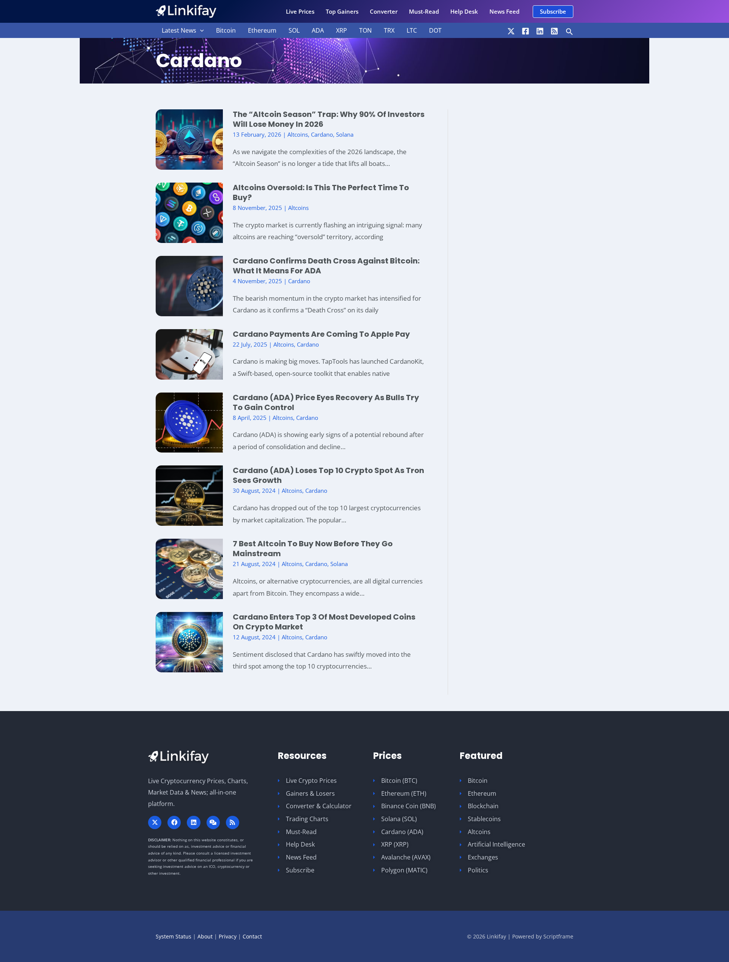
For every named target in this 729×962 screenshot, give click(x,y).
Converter (384, 11)
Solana (344, 134)
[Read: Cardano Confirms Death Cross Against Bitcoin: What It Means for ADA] (189, 285)
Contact (252, 936)
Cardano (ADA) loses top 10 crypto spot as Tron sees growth (328, 475)
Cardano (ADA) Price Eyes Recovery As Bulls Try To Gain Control (326, 402)
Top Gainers (342, 11)
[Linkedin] (540, 31)
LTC (412, 30)
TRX (389, 30)
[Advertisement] (528, 226)
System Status (173, 936)
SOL (294, 30)
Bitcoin (226, 30)
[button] (553, 11)
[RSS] (554, 31)
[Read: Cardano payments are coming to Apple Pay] (189, 353)
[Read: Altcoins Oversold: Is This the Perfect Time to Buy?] (189, 212)
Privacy (228, 936)
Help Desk (464, 11)
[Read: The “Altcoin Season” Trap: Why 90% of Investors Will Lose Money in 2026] (189, 138)
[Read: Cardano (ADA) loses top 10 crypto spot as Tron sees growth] (189, 494)
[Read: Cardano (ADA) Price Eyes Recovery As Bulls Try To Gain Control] (189, 421)
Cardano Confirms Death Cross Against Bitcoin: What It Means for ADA (326, 265)
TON (365, 30)
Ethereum (262, 30)
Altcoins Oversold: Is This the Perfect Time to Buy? (321, 192)
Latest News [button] (179, 30)
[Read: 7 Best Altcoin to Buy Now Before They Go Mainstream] (189, 568)
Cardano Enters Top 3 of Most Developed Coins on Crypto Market (324, 622)
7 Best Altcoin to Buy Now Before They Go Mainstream (313, 548)
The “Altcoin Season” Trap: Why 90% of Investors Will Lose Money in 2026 (328, 119)
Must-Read (424, 11)
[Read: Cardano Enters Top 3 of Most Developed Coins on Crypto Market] (189, 641)
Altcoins (297, 134)
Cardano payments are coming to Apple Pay (321, 334)
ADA (318, 30)
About (205, 936)
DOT (435, 30)
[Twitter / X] (511, 31)
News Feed (504, 11)
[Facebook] (525, 31)
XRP (341, 30)
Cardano (322, 134)
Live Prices (300, 11)
